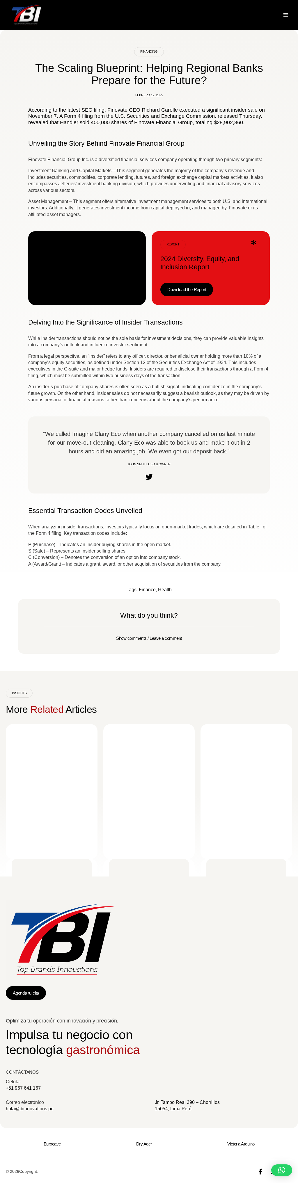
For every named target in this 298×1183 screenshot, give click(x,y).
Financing (148, 51)
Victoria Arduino (241, 1143)
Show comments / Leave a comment (149, 638)
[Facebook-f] (260, 1171)
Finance (147, 589)
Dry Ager (144, 1143)
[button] (286, 15)
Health (165, 589)
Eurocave (52, 1143)
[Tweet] (149, 476)
